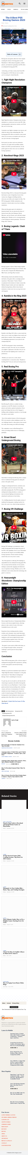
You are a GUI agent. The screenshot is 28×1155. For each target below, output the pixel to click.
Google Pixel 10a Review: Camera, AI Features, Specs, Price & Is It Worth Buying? (17, 1044)
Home (3, 23)
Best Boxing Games (10, 711)
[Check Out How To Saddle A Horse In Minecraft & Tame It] (14, 939)
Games (6, 23)
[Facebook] (8, 48)
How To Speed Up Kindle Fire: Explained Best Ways (7, 734)
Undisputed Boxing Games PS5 (8, 715)
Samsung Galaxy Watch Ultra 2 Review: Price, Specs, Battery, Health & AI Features (14, 761)
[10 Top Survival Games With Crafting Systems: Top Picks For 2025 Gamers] (14, 842)
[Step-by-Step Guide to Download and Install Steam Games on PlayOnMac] (14, 810)
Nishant (4, 891)
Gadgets (3, 778)
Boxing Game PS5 (18, 711)
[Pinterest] (15, 48)
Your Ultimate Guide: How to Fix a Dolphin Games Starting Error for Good (13, 921)
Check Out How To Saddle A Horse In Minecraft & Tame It (13, 952)
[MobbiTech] (7, 4)
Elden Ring (6, 981)
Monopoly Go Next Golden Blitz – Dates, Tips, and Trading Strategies (13, 889)
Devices (3, 763)
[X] (11, 48)
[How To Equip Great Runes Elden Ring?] (14, 970)
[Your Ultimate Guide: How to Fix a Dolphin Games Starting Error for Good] (14, 906)
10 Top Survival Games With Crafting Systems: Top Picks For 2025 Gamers (13, 857)
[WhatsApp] (18, 48)
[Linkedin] (22, 48)
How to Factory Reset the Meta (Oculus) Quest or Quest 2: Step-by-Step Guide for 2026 (14, 776)
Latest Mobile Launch (7, 756)
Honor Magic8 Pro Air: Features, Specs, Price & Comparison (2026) (16, 1053)
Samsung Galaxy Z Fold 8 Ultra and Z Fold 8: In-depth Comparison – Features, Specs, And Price (14, 753)
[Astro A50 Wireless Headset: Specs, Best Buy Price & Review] (5, 1086)
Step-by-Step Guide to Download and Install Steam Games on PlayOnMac (13, 824)
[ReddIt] (25, 48)
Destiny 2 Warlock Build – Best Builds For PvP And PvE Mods (20, 734)
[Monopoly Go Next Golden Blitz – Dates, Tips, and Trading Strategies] (14, 875)
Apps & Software (5, 771)
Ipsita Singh (15, 720)
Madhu (4, 828)
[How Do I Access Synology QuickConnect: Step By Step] (5, 1104)
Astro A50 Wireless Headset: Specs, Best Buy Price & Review (17, 1085)
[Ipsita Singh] (3, 29)
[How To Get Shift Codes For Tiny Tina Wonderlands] (5, 1095)
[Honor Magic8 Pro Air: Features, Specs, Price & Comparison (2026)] (5, 1054)
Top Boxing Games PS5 (7, 713)
